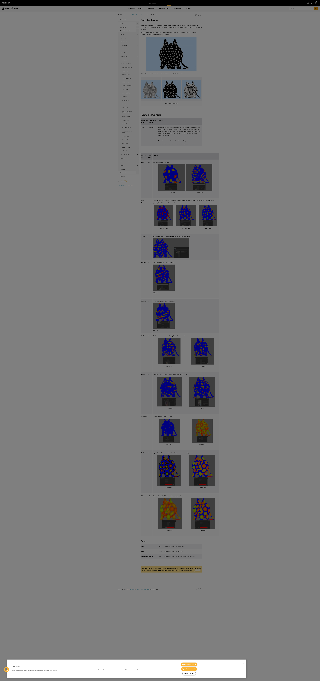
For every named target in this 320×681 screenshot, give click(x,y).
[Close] (243, 663)
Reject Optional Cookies (189, 669)
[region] (127, 669)
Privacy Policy (53, 670)
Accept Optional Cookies (189, 664)
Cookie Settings (189, 673)
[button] (6, 669)
